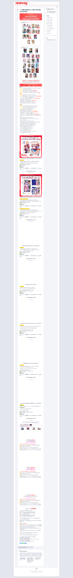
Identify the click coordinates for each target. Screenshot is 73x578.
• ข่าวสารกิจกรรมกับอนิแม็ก (50, 28)
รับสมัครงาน (48, 31)
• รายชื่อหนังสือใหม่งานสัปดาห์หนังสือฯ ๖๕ (23, 559)
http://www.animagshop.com (30, 511)
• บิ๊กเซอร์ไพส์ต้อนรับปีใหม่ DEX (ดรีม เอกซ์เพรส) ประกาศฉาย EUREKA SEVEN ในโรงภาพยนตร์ (30, 560)
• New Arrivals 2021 (49, 17)
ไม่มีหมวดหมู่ (48, 33)
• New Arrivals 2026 (49, 25)
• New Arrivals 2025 (49, 23)
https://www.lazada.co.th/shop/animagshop (27, 516)
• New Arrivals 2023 (49, 20)
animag (25, 547)
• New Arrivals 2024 (29, 547)
